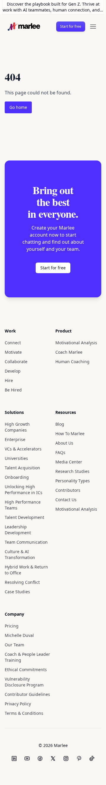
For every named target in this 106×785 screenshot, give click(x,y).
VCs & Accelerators (23, 448)
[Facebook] (38, 758)
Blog (57, 424)
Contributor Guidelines (26, 694)
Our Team (14, 644)
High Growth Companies (17, 427)
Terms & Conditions (23, 713)
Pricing (11, 625)
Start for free (68, 26)
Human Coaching (69, 361)
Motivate (13, 352)
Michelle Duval (19, 635)
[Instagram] (64, 758)
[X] (51, 758)
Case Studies (17, 591)
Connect (13, 342)
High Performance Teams (22, 504)
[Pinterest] (77, 758)
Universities (16, 458)
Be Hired (13, 389)
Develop (13, 370)
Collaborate (16, 361)
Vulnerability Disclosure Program (24, 681)
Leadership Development (18, 529)
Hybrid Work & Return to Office (26, 569)
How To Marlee (68, 433)
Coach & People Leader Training (21, 657)
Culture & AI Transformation (19, 554)
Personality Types (70, 480)
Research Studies (70, 471)
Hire (9, 380)
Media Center (66, 461)
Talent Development (24, 517)
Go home (18, 107)
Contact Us (63, 499)
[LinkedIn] (12, 758)
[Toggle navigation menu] (90, 26)
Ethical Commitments (24, 669)
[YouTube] (25, 758)
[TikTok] (90, 758)
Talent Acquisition (22, 467)
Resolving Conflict (22, 582)
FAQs (58, 452)
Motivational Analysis (73, 342)
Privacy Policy (18, 703)
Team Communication (25, 542)
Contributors (65, 490)
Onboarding (16, 477)
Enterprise (14, 439)
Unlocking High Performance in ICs (23, 489)
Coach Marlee (67, 352)
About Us (62, 442)
